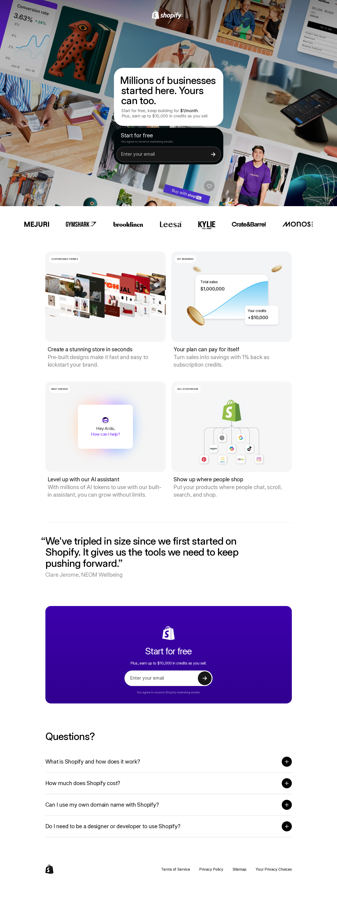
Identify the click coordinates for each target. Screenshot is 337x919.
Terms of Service (175, 869)
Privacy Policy (211, 869)
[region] (231, 297)
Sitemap (239, 869)
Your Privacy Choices (274, 869)
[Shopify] (168, 15)
